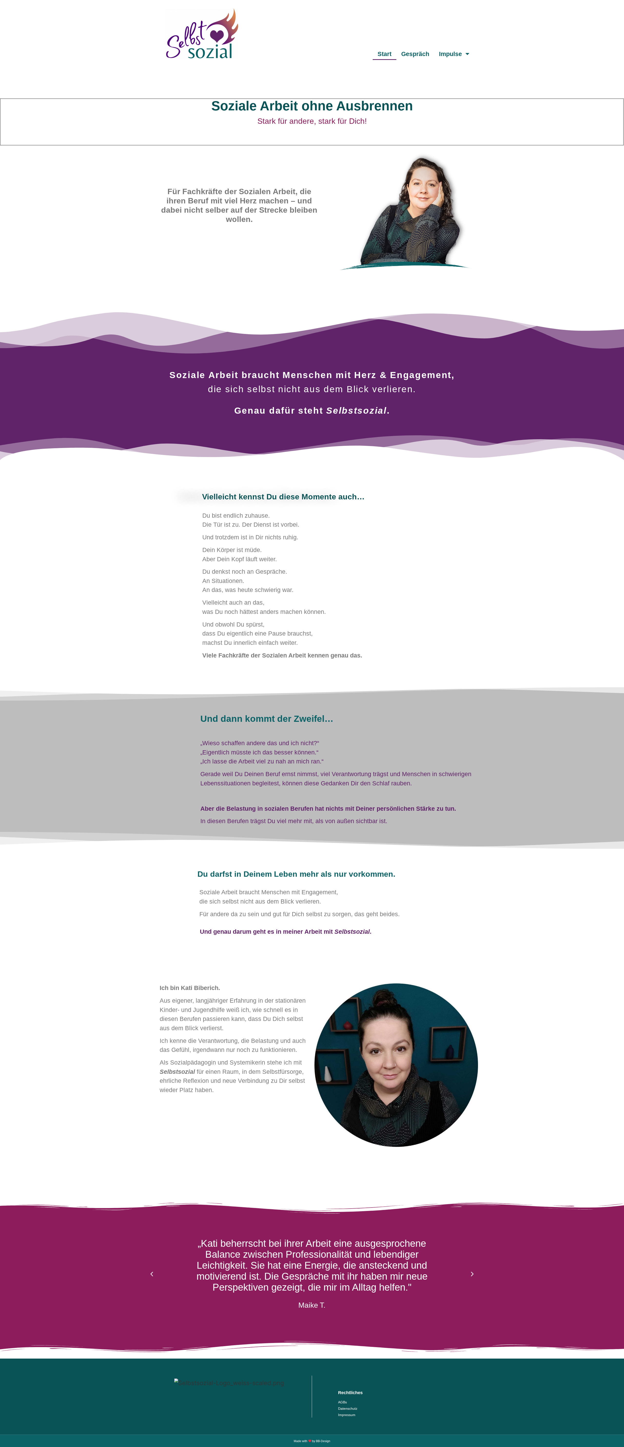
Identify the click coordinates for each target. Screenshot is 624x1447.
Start (384, 53)
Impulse (450, 53)
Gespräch (415, 53)
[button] (152, 1274)
